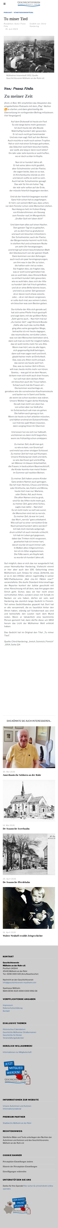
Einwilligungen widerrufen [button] (14, 1171)
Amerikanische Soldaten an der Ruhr (22, 775)
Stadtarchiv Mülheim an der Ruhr (17, 1123)
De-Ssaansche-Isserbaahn (16, 828)
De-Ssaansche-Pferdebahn (16, 882)
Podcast (8, 12)
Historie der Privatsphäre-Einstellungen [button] (20, 1166)
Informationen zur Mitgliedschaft (17, 1052)
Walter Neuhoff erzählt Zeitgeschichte (23, 935)
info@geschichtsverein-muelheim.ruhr (19, 982)
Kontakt (6, 1011)
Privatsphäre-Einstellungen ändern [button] (18, 1161)
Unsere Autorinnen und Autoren (17, 1106)
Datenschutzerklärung (13, 1008)
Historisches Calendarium (14, 1029)
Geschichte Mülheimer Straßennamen (19, 1032)
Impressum (8, 1005)
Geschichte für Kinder (12, 1035)
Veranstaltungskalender (13, 1038)
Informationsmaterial (12, 1109)
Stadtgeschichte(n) (23, 12)
